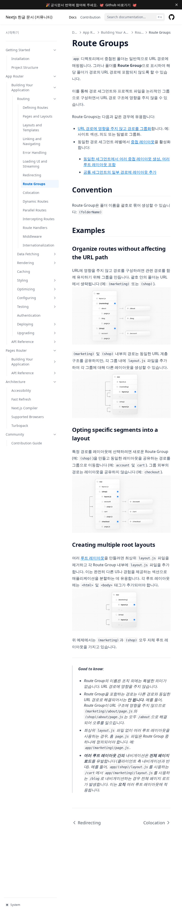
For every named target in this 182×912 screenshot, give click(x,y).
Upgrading (25, 333)
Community (15, 434)
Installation (20, 58)
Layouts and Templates (32, 127)
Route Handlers (35, 227)
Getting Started (18, 50)
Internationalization (38, 245)
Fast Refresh (21, 399)
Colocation (31, 192)
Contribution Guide (26, 443)
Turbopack (19, 425)
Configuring (26, 298)
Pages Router (16, 350)
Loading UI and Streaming (35, 164)
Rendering (25, 262)
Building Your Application (22, 87)
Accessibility (21, 390)
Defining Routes (35, 107)
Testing (23, 306)
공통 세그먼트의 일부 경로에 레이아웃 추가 (119, 172)
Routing (23, 98)
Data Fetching (28, 254)
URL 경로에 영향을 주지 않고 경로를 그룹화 (114, 128)
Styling (22, 280)
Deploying (25, 324)
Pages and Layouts (37, 116)
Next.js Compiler (24, 408)
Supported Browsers (27, 417)
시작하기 (12, 32)
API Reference (22, 341)
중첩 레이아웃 (143, 141)
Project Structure (24, 67)
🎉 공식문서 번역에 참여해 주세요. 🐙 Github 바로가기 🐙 (91, 5)
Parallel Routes (34, 210)
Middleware (32, 236)
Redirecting (32, 175)
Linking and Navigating (32, 141)
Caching (23, 271)
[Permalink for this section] (116, 190)
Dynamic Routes (35, 201)
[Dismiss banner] (176, 5)
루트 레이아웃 (92, 558)
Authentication (29, 315)
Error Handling (34, 152)
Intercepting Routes (39, 219)
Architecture (15, 381)
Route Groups (34, 184)
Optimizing (26, 289)
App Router (15, 76)
